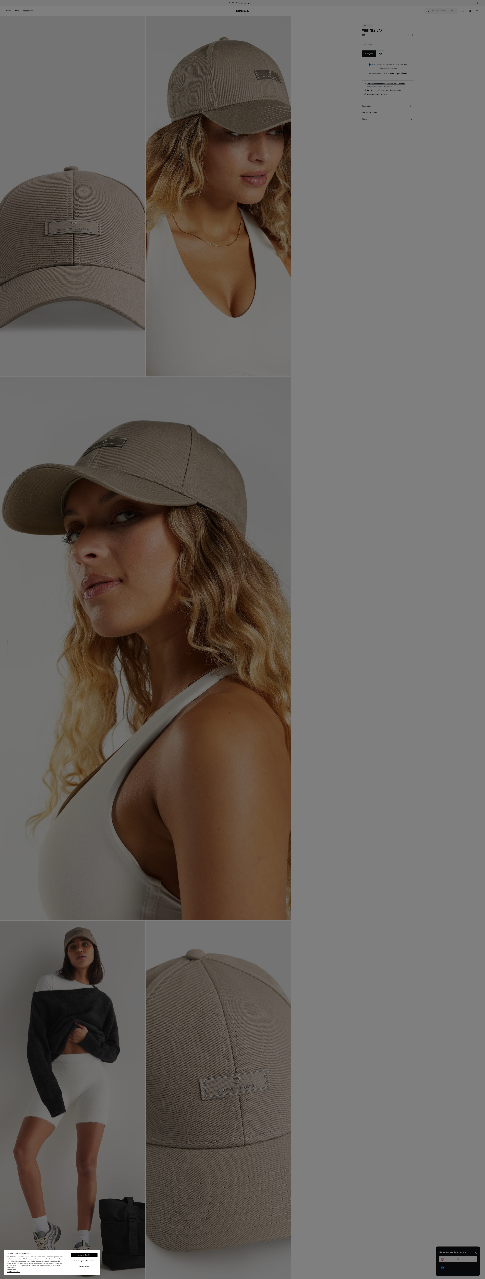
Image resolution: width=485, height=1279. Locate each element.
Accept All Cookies (84, 1255)
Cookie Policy (11, 1270)
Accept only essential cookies (84, 1261)
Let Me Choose (84, 1266)
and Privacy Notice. (13, 1272)
